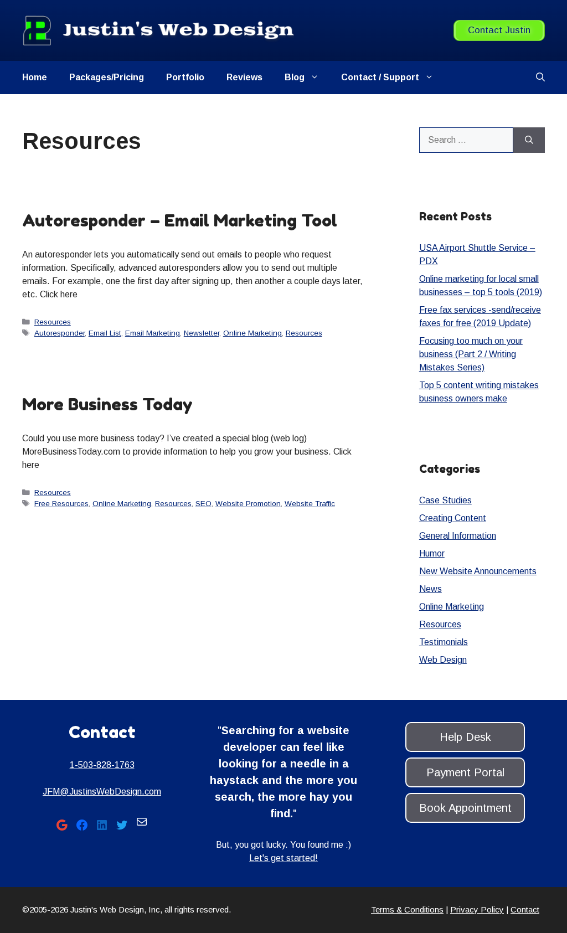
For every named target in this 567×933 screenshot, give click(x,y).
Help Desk (465, 737)
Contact (525, 909)
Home (34, 77)
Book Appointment (465, 808)
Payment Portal (465, 772)
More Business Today (107, 404)
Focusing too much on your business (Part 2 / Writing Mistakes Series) (471, 354)
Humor (432, 553)
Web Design (443, 659)
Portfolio (185, 77)
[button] (540, 77)
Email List (105, 333)
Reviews (244, 77)
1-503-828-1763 (102, 765)
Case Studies (445, 500)
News (430, 589)
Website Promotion (248, 503)
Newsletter (201, 333)
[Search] (529, 140)
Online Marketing (252, 333)
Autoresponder (59, 333)
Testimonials (443, 642)
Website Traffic (310, 503)
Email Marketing (152, 333)
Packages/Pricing (106, 77)
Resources (52, 322)
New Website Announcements (478, 571)
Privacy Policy (477, 909)
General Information (457, 535)
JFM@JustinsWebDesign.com (102, 791)
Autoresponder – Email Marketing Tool (179, 220)
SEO (203, 503)
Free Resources (61, 503)
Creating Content (452, 518)
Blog (295, 77)
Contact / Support (380, 77)
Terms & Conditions (407, 909)
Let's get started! (283, 858)
